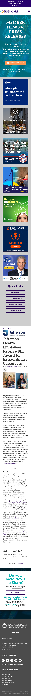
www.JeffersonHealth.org (10, 463)
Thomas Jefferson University (17, 502)
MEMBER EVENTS (7, 681)
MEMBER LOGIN (11, 1)
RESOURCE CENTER (7, 677)
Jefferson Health (12, 367)
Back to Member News (9, 329)
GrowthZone (19, 563)
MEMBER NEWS (6, 679)
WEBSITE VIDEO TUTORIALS (15, 3)
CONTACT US (20, 1)
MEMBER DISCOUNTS (8, 683)
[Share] (5, 370)
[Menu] (29, 11)
